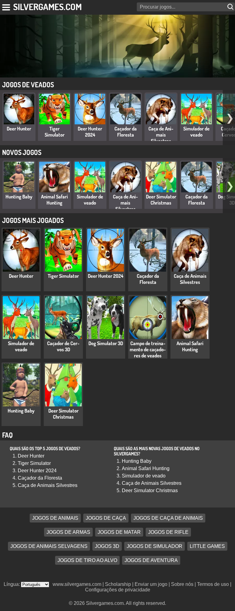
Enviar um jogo (151, 584)
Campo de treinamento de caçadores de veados (148, 349)
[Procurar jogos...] (231, 6)
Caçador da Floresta (125, 132)
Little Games (207, 546)
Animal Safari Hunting (54, 200)
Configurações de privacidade (117, 589)
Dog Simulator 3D (105, 343)
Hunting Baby (19, 197)
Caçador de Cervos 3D (63, 346)
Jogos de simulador (154, 546)
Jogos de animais (55, 518)
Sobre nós (182, 584)
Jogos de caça (106, 518)
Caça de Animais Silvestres (160, 135)
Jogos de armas (68, 532)
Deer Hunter (19, 129)
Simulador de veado (196, 132)
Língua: (12, 584)
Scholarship (118, 584)
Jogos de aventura (151, 560)
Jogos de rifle (168, 532)
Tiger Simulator (55, 132)
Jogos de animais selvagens (49, 546)
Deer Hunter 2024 (90, 132)
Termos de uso (213, 584)
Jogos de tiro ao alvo (87, 560)
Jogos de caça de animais (168, 518)
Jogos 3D (107, 546)
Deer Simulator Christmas (161, 200)
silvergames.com (47, 6)
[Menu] (6, 6)
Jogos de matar (119, 532)
